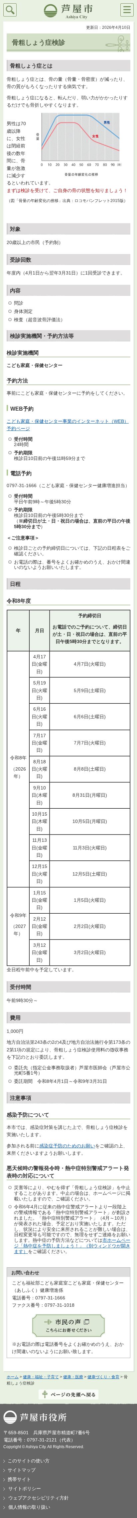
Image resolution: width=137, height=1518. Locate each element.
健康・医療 (73, 1377)
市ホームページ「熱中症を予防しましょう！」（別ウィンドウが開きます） (72, 1246)
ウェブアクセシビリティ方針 (38, 1497)
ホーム (13, 1377)
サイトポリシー (24, 1488)
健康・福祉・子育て (41, 1377)
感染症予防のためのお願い (67, 1145)
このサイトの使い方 (29, 1460)
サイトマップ (22, 1470)
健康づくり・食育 (103, 1377)
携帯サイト (19, 1479)
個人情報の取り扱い (29, 1507)
